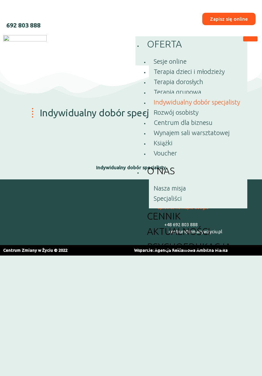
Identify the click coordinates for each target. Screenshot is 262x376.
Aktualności (178, 231)
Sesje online (170, 61)
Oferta (164, 44)
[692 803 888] (12, 12)
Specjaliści (168, 198)
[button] (77, 212)
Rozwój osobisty (176, 112)
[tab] (131, 167)
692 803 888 (23, 25)
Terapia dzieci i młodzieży (189, 71)
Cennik (164, 216)
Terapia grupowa (177, 92)
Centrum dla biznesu (183, 122)
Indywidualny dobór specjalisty (197, 102)
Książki (163, 143)
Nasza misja (170, 188)
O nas (161, 170)
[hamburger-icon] (250, 38)
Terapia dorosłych (178, 81)
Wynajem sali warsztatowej (192, 132)
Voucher (165, 153)
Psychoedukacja (189, 246)
